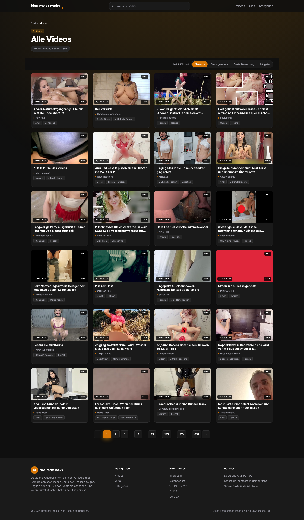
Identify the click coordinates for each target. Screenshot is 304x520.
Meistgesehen (219, 64)
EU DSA (174, 496)
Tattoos (174, 123)
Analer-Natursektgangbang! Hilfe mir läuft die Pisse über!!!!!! (58, 110)
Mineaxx (163, 176)
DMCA (173, 491)
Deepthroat (102, 358)
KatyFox (40, 117)
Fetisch (162, 123)
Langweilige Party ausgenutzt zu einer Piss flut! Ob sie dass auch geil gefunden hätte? (59, 229)
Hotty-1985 (103, 412)
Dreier (100, 181)
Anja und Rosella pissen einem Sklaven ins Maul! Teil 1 (183, 346)
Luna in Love (104, 235)
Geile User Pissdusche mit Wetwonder (182, 227)
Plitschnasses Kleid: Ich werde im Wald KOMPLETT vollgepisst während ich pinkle (121, 229)
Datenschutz (177, 480)
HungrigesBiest (44, 294)
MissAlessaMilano (230, 353)
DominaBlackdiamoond (171, 408)
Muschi (223, 123)
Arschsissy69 (227, 412)
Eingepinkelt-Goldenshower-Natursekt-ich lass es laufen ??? (178, 287)
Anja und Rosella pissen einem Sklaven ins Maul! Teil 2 (121, 169)
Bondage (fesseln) (44, 355)
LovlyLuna (226, 117)
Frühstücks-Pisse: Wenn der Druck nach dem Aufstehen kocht (118, 405)
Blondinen (40, 240)
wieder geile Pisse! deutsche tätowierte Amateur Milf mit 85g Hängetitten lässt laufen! (239, 229)
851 (196, 434)
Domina (162, 414)
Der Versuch (103, 109)
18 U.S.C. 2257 (178, 486)
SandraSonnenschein (109, 114)
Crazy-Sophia (227, 176)
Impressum (176, 475)
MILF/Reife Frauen (124, 119)
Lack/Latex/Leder (54, 417)
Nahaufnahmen (55, 178)
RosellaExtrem (105, 176)
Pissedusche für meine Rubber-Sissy (181, 404)
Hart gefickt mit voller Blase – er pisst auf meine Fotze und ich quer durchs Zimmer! (243, 111)
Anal (37, 123)
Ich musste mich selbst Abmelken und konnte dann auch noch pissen (243, 405)
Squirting (186, 181)
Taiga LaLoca (104, 353)
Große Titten (103, 119)
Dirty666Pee (104, 290)
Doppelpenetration (229, 358)
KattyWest (41, 412)
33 (152, 434)
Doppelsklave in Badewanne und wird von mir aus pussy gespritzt (243, 346)
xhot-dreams (227, 235)
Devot (100, 296)
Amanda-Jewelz (167, 117)
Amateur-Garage (45, 349)
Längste (265, 64)
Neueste (200, 64)
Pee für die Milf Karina (48, 345)
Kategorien (266, 6)
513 (181, 434)
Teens (235, 123)
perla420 (164, 294)
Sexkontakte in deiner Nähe (241, 486)
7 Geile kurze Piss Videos (50, 168)
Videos (240, 6)
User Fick (175, 237)
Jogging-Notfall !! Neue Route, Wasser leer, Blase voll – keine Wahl (120, 346)
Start (33, 23)
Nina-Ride (164, 231)
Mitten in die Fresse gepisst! (237, 286)
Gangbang (50, 123)
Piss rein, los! (104, 286)
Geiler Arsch (56, 299)
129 (166, 434)
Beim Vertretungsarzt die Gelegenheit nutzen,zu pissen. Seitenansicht (59, 287)
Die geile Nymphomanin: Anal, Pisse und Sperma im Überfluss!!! (242, 169)
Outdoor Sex (118, 240)
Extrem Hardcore (116, 181)
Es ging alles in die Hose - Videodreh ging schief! (181, 169)
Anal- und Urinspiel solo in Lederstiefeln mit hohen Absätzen (56, 405)
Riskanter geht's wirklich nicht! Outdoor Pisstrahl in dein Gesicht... (180, 110)
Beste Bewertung (244, 64)
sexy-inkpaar (43, 173)
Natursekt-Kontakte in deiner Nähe (245, 481)
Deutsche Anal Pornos (240, 476)
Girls (252, 6)
